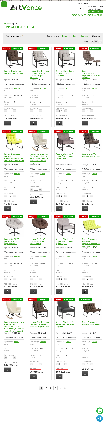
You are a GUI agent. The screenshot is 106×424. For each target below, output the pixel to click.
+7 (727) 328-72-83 (94, 15)
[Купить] (7, 123)
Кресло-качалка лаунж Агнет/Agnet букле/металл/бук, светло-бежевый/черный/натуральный (40, 158)
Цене (75, 36)
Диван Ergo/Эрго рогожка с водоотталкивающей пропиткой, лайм (91, 242)
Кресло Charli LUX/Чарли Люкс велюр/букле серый (64, 241)
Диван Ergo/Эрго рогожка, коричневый (91, 323)
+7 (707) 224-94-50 (78, 15)
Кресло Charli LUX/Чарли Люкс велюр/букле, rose (64, 156)
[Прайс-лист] (100, 41)
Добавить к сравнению (15, 84)
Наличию (84, 36)
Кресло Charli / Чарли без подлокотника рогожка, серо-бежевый (39, 74)
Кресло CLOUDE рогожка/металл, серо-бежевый (11, 241)
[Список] (92, 41)
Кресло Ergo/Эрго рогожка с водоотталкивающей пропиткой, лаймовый (14, 157)
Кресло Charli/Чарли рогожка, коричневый (13, 72)
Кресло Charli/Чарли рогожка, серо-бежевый (65, 73)
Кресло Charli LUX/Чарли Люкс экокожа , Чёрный (65, 324)
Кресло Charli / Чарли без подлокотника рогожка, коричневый (39, 324)
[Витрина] (96, 41)
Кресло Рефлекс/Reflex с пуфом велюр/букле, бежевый (91, 74)
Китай (42, 174)
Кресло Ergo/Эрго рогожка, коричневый (91, 155)
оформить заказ (94, 11)
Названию (66, 36)
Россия (17, 88)
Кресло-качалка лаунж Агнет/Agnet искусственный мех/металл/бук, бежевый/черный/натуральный (14, 326)
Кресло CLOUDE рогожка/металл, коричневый (37, 241)
